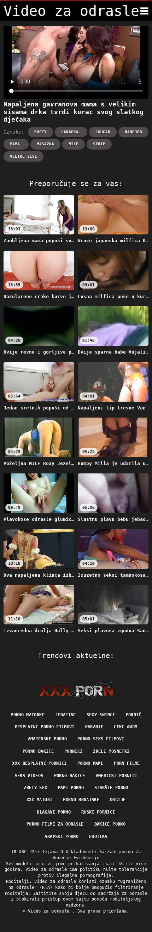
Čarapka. (71, 132)
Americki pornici (117, 775)
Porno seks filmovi (100, 738)
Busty (40, 132)
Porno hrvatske (81, 799)
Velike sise (23, 156)
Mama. (16, 144)
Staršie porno (111, 787)
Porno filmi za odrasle (55, 824)
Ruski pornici (98, 812)
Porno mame (90, 763)
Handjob (133, 132)
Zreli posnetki (111, 751)
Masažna (45, 144)
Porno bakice (38, 751)
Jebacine (65, 714)
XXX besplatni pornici (39, 763)
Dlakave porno (54, 812)
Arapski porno (61, 836)
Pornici (73, 751)
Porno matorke (28, 714)
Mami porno (71, 787)
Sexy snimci (101, 714)
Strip (99, 144)
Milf (73, 144)
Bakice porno (109, 824)
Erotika (98, 836)
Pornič (133, 714)
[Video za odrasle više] (144, 10)
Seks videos (29, 775)
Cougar (102, 132)
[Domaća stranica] (76, 690)
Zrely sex (35, 787)
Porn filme (127, 763)
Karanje (94, 726)
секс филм (125, 726)
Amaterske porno (47, 738)
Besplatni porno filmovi (45, 726)
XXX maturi (40, 799)
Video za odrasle (50, 911)
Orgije (117, 799)
